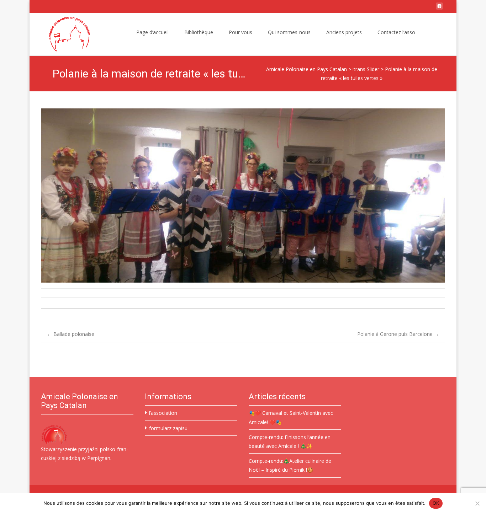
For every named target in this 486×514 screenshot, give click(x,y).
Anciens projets (344, 32)
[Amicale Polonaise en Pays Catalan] (64, 34)
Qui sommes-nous (289, 32)
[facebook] (439, 8)
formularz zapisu (168, 428)
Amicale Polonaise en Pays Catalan (306, 69)
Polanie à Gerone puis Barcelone (398, 334)
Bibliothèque (198, 32)
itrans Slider (366, 69)
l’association (163, 412)
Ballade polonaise (70, 334)
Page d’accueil (152, 32)
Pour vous (240, 32)
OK (436, 503)
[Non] (477, 503)
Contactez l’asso (396, 32)
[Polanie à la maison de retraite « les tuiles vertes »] (243, 195)
